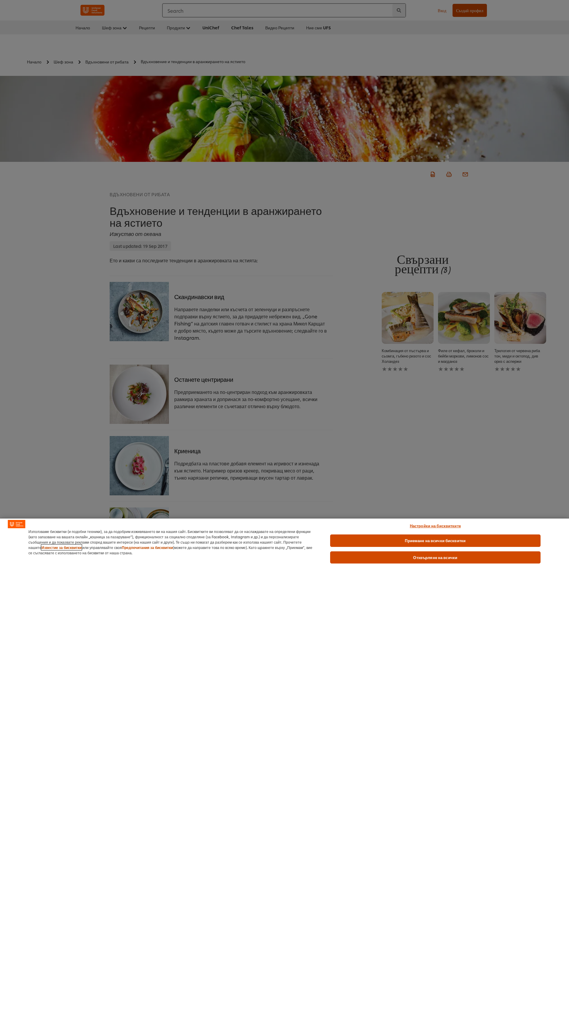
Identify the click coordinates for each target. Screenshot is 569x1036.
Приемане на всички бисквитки (435, 540)
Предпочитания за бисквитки (147, 547)
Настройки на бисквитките (435, 525)
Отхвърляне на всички (435, 557)
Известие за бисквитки (61, 547)
